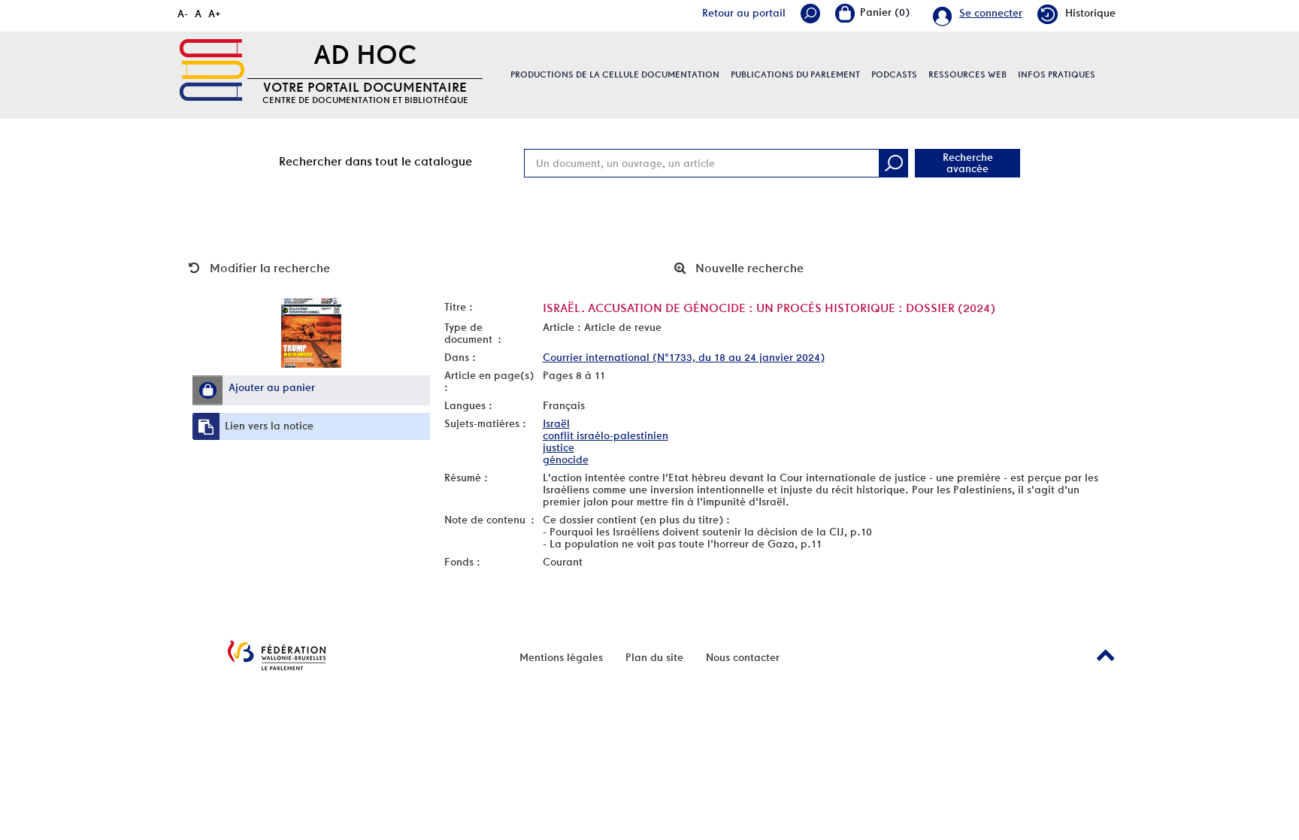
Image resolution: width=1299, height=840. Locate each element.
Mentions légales (561, 657)
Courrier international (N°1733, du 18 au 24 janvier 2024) (684, 357)
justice (558, 447)
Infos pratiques (1056, 74)
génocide (566, 459)
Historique (1090, 13)
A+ (214, 14)
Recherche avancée (968, 162)
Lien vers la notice (269, 426)
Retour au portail (744, 13)
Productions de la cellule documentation (614, 74)
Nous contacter (743, 657)
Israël (556, 423)
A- (182, 14)
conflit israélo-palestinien (605, 435)
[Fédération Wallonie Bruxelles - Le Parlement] (276, 655)
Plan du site (654, 657)
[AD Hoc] (212, 70)
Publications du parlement (795, 74)
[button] (207, 390)
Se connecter (990, 13)
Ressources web (967, 74)
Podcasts (894, 74)
